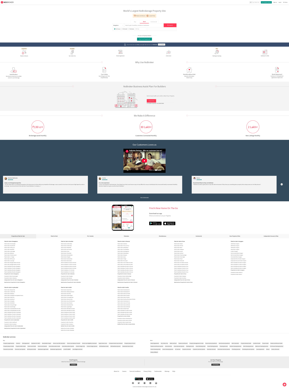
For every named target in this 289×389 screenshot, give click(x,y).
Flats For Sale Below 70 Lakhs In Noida (125, 310)
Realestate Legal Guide (43, 349)
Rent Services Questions (224, 343)
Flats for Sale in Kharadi (178, 245)
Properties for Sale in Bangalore (11, 274)
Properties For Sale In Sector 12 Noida (125, 320)
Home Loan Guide (32, 346)
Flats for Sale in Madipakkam (123, 247)
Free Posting (215, 364)
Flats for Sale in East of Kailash (66, 303)
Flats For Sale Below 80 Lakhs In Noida (125, 312)
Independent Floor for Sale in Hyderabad (13, 326)
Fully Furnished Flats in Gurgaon (237, 253)
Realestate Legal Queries (55, 349)
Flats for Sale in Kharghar (65, 257)
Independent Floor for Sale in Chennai (126, 280)
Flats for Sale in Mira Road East (66, 255)
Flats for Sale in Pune (179, 241)
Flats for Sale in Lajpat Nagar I (66, 306)
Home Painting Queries (212, 346)
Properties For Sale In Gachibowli (10, 322)
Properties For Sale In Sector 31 (236, 272)
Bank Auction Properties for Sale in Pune (183, 282)
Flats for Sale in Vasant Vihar (66, 289)
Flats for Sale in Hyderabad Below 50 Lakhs (12, 310)
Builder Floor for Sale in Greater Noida (126, 324)
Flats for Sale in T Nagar (122, 258)
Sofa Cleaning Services (248, 346)
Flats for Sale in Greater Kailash (67, 295)
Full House (118, 29)
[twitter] (138, 383)
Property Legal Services (9, 343)
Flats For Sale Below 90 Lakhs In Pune (181, 272)
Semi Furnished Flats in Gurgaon (237, 255)
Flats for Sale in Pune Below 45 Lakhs (181, 262)
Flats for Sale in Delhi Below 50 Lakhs (68, 310)
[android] (139, 379)
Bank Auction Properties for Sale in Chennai (127, 282)
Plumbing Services (236, 349)
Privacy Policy (147, 371)
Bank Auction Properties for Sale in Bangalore (14, 282)
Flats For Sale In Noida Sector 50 (124, 291)
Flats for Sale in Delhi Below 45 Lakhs (68, 308)
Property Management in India (196, 343)
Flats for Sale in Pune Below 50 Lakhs (181, 264)
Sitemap (167, 371)
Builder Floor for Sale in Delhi (67, 326)
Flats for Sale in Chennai (124, 241)
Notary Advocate (275, 349)
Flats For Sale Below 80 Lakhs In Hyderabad (12, 316)
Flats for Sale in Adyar (122, 257)
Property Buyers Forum (130, 343)
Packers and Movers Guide (276, 343)
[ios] (150, 379)
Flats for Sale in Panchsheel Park (67, 304)
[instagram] (144, 383)
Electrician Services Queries (224, 349)
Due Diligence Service (77, 349)
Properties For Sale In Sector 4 (236, 274)
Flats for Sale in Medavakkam (123, 253)
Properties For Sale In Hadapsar (180, 276)
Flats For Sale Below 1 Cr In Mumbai (67, 270)
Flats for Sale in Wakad (178, 243)
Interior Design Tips (80, 346)
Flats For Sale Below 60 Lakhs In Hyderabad (12, 312)
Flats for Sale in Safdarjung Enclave (67, 291)
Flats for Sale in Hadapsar (179, 249)
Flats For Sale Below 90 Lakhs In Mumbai (68, 268)
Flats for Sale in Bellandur (9, 253)
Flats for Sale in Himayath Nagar (10, 304)
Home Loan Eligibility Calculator (89, 343)
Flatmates (132, 29)
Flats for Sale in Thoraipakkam (123, 249)
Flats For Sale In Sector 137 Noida (124, 293)
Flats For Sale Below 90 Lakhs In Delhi (68, 318)
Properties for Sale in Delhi (67, 320)
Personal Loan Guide (8, 349)
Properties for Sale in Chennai (124, 274)
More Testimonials (144, 197)
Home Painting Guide (200, 346)
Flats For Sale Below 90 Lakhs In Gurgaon (238, 268)
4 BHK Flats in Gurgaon (235, 249)
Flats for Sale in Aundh (178, 251)
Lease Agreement (260, 349)
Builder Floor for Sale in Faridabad (67, 328)
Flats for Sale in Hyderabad (11, 287)
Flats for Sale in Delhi (66, 287)
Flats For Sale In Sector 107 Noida (124, 303)
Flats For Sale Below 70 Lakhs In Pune (181, 268)
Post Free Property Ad (144, 39)
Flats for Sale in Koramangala (9, 243)
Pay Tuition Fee (164, 343)
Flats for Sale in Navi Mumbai (66, 249)
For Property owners (266, 2)
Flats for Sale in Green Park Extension (68, 301)
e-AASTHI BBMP (67, 349)
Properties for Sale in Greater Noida (124, 322)
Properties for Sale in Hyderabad (11, 320)
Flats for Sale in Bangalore (11, 241)
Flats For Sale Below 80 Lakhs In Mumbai (68, 266)
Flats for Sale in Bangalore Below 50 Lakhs (12, 264)
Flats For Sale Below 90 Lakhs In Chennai (125, 272)
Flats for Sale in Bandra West (66, 260)
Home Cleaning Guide (155, 349)
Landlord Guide (256, 343)
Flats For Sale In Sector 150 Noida (124, 306)
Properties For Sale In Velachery (123, 278)
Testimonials (158, 371)
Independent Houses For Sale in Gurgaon (238, 260)
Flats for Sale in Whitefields (9, 303)
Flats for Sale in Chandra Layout (10, 255)
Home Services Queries (179, 346)
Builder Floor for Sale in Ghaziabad (67, 330)
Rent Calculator (235, 343)
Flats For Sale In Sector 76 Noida (124, 297)
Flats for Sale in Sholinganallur (123, 251)
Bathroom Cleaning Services (261, 346)
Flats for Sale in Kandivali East (66, 258)
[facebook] (133, 383)
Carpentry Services (186, 349)
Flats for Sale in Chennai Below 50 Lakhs (125, 264)
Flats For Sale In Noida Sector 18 (124, 301)
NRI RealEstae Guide (103, 346)
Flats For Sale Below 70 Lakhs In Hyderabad (12, 314)
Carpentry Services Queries (199, 349)
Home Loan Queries (42, 346)
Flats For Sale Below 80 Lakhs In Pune (181, 270)
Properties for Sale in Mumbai (67, 274)
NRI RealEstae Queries (115, 346)
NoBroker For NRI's (35, 343)
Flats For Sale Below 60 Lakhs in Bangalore (12, 266)
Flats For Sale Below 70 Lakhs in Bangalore (12, 268)
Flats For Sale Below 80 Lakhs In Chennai (125, 270)
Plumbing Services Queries (248, 349)
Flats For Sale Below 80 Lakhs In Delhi (68, 316)
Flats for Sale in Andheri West (66, 243)
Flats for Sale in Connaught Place (67, 297)
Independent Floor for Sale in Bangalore (13, 280)
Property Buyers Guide (9, 346)
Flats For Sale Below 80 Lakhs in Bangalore (12, 270)
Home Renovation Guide (54, 346)
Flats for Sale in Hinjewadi (179, 260)
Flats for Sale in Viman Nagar (179, 257)
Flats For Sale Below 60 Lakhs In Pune (181, 266)
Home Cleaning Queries (168, 349)
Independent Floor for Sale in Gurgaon (238, 258)
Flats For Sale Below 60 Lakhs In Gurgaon (238, 262)
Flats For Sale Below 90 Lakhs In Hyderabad (12, 318)
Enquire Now (151, 100)
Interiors (18, 343)
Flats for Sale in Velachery (122, 243)
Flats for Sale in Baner (178, 247)
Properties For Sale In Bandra (66, 278)
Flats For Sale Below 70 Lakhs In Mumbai (68, 264)
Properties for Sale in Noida (124, 316)
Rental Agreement (155, 343)
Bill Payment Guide (31, 349)
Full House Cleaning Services (276, 346)
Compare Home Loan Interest (115, 343)
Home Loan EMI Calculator (59, 343)
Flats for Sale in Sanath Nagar (9, 306)
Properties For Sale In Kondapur (10, 324)
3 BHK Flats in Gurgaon (235, 247)
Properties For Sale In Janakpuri (67, 324)
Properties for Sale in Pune (180, 274)
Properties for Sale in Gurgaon (237, 270)
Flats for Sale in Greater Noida (123, 308)
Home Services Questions (211, 343)
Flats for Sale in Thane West (66, 253)
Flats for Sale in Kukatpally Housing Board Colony (13, 295)
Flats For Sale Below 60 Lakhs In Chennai (125, 266)
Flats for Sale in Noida (123, 287)
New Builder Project (46, 343)
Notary (267, 349)
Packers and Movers (183, 343)
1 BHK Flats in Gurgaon (235, 243)
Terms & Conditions (135, 371)
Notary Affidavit (154, 352)
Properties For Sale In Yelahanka (10, 278)
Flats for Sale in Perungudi (122, 260)
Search (171, 25)
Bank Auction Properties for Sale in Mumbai (71, 282)
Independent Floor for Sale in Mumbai (69, 280)
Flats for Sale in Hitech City (9, 297)
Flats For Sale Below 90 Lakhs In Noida (125, 314)
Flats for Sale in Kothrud (178, 253)
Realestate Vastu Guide (128, 346)
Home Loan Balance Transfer (73, 343)
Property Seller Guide (21, 346)
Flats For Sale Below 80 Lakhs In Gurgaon (238, 266)
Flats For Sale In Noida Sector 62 (124, 289)
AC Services (177, 349)
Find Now (73, 364)
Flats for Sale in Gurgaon (237, 241)
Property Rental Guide (246, 343)
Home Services (168, 346)
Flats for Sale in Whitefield (9, 249)
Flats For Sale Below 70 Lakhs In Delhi (68, 314)
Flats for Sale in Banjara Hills (9, 289)
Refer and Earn (173, 343)
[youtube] (156, 383)
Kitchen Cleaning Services (235, 346)
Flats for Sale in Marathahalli (9, 245)
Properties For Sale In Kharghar (67, 276)
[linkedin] (150, 383)
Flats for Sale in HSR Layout (9, 247)
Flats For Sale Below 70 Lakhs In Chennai (125, 268)
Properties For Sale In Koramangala (11, 276)
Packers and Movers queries (157, 346)
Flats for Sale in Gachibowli (9, 299)
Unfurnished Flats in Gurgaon (236, 257)
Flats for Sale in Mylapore (122, 255)
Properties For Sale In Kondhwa (180, 278)
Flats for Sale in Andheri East (66, 245)
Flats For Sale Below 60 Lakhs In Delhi (68, 312)
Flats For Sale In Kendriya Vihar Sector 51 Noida (126, 299)
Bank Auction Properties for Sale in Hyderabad (14, 328)
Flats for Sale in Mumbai (67, 241)
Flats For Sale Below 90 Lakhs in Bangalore (12, 272)
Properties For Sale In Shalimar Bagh (124, 276)
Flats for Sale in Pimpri (178, 258)
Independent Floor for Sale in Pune (182, 280)
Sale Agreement (25, 343)
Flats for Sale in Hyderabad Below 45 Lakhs (12, 308)
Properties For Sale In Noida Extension (125, 318)
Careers (124, 371)
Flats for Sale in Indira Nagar (9, 251)
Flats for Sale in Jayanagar (9, 260)
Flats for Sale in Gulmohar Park (66, 299)
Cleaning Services (224, 346)
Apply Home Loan (103, 343)
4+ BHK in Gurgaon (234, 251)
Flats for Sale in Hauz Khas (66, 293)
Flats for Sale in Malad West (66, 247)
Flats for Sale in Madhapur (9, 293)
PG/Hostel (125, 29)
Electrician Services (211, 349)
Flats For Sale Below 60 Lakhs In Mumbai (68, 262)
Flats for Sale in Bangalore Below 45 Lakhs (12, 262)
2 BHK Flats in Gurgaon (235, 245)
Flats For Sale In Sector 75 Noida (124, 295)
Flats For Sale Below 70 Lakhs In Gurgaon (238, 264)
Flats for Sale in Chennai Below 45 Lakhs (125, 262)
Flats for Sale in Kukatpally (9, 301)
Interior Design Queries (92, 346)
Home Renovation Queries (68, 346)
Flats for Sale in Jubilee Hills (9, 291)
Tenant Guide (265, 343)
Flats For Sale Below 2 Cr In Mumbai (67, 272)
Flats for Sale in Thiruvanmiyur (123, 245)
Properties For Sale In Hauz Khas (67, 322)
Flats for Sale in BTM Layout (9, 258)
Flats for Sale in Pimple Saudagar (180, 255)
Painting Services (190, 346)
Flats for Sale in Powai (65, 251)
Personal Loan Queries (20, 349)
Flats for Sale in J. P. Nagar (9, 257)
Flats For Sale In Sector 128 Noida (124, 304)
